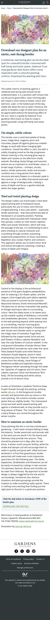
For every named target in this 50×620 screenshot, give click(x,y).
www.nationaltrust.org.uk (31, 521)
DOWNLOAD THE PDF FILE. (16, 506)
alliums (11, 392)
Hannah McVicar (23, 526)
